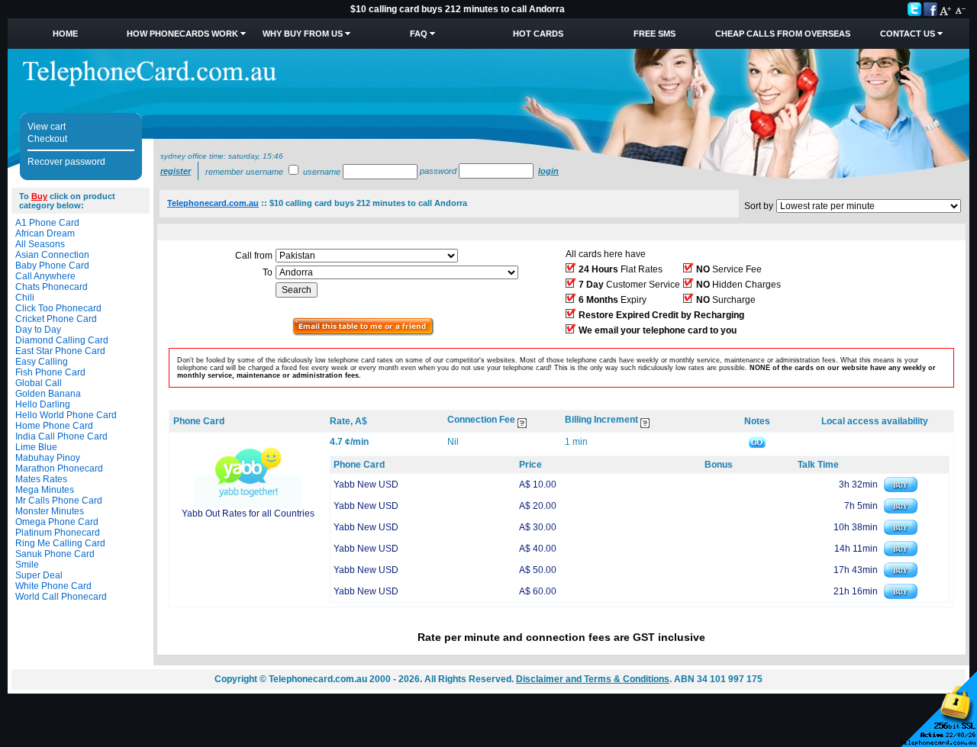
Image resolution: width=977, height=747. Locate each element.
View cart (46, 126)
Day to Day (38, 329)
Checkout (47, 139)
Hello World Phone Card (66, 415)
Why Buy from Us (303, 33)
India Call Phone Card (61, 436)
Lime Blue (36, 447)
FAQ (418, 33)
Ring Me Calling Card (60, 543)
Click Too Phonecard (58, 308)
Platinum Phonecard (57, 532)
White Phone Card (53, 586)
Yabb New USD (366, 484)
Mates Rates (41, 479)
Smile (27, 564)
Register (175, 170)
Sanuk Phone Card (55, 554)
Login (548, 170)
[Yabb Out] (248, 505)
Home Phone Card (54, 425)
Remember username (244, 171)
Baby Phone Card (52, 265)
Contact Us (907, 33)
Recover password (66, 161)
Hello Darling (42, 404)
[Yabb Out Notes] (757, 441)
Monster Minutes (49, 511)
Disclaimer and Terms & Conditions (592, 679)
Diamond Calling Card (61, 340)
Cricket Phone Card (56, 319)
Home (65, 33)
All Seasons (40, 244)
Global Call (38, 383)
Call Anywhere (45, 276)
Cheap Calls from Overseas (782, 33)
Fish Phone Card (50, 372)
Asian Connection (52, 255)
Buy (39, 196)
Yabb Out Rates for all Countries (248, 513)
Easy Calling (41, 361)
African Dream (45, 233)
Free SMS (655, 33)
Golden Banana (48, 393)
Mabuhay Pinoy (47, 457)
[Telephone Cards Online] (149, 83)
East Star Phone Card (60, 351)
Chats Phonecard (51, 287)
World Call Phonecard (61, 596)
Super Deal (39, 575)
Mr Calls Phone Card (58, 500)
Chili (24, 297)
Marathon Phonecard (59, 468)
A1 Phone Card (47, 222)
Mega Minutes (44, 490)
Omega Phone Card (56, 522)
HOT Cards (538, 33)
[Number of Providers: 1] (363, 332)
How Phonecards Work (182, 33)
